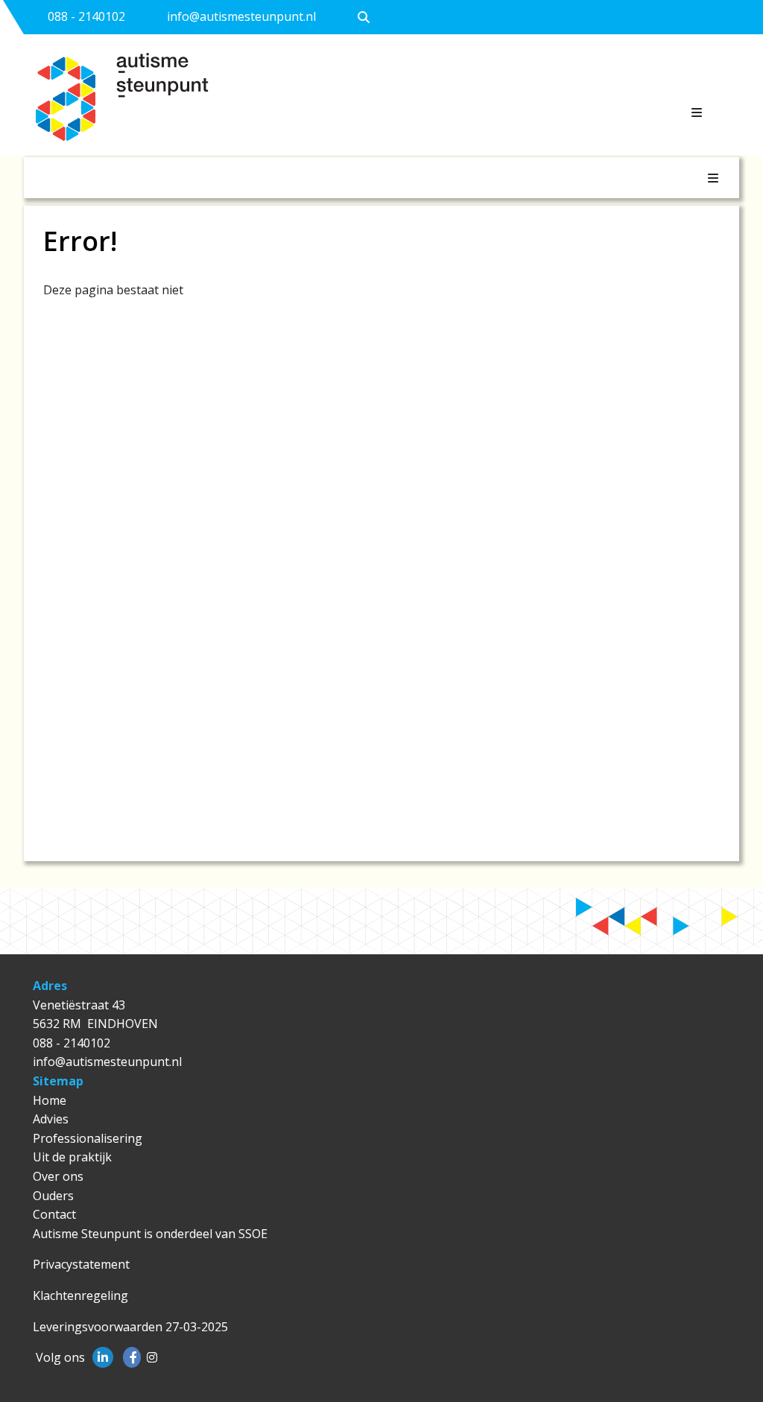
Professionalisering (87, 1138)
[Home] (143, 104)
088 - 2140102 (86, 16)
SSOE (252, 1233)
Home (49, 1100)
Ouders (53, 1195)
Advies (51, 1119)
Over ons (58, 1176)
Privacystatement (81, 1264)
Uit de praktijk (72, 1157)
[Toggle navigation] (696, 112)
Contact (54, 1214)
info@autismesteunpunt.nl (241, 16)
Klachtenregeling (80, 1295)
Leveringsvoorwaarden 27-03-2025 (130, 1327)
